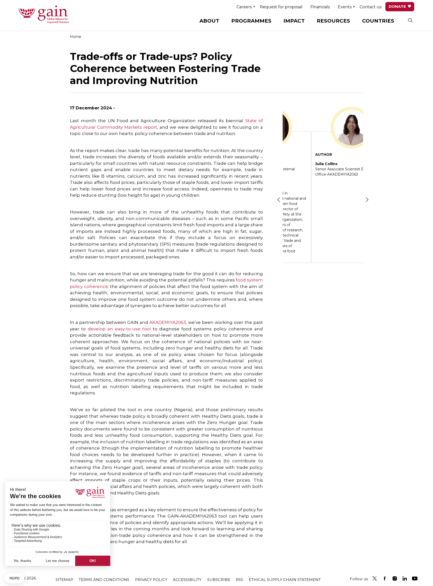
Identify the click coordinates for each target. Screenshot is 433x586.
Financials (320, 7)
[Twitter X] (375, 578)
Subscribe (218, 579)
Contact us (370, 7)
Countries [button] (378, 21)
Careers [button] (244, 7)
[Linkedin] (405, 578)
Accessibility (187, 579)
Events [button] (345, 7)
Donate (397, 6)
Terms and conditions (104, 579)
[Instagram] (395, 578)
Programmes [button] (251, 21)
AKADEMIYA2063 (167, 322)
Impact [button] (294, 21)
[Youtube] (415, 578)
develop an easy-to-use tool (119, 328)
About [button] (209, 21)
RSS (239, 579)
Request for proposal (281, 7)
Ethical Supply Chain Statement (285, 579)
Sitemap (64, 579)
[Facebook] (385, 578)
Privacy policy (151, 579)
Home (75, 36)
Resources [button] (333, 21)
